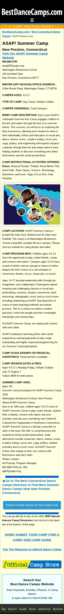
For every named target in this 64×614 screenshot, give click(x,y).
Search (13, 609)
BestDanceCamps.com (15, 31)
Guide (24, 609)
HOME (9, 534)
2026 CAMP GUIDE (37, 540)
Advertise (45, 609)
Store (33, 609)
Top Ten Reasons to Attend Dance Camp (32, 549)
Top (4, 609)
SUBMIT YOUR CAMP (31, 534)
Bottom (58, 609)
